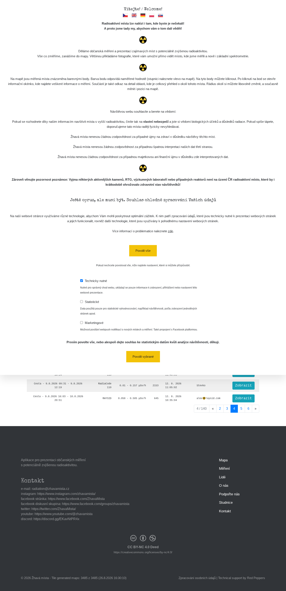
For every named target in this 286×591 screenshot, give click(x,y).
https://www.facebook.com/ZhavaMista (76, 499)
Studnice (226, 503)
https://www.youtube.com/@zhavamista (64, 514)
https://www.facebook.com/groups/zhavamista (95, 504)
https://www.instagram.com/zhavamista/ (66, 494)
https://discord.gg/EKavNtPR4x (56, 519)
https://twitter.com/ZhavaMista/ (53, 509)
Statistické (92, 302)
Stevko (201, 385)
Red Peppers (256, 578)
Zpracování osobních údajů (197, 578)
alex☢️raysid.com (208, 398)
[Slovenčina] (161, 15)
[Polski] (152, 15)
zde (170, 231)
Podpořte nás (229, 494)
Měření (224, 469)
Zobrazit (243, 385)
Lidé (222, 477)
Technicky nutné (96, 281)
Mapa (223, 460)
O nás (223, 486)
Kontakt (225, 511)
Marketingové (94, 323)
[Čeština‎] (125, 15)
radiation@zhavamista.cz (50, 489)
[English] (134, 15)
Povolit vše (143, 250)
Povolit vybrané (143, 356)
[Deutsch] (143, 15)
